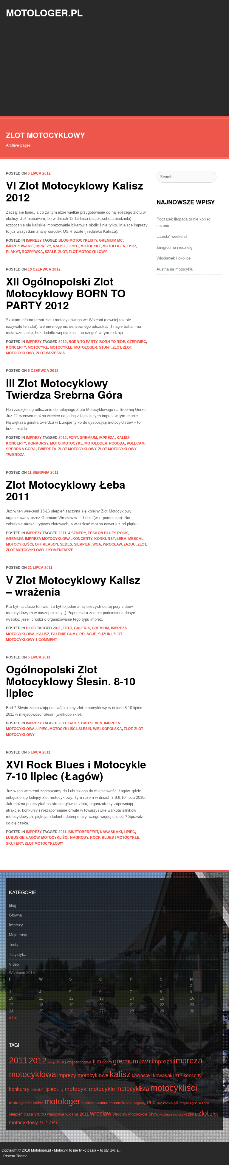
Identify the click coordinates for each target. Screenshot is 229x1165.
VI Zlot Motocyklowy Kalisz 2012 (74, 191)
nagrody (79, 837)
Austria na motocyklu (175, 269)
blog (31, 628)
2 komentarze (59, 550)
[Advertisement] (114, 71)
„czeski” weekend (172, 236)
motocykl (91, 246)
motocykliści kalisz (26, 1102)
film (97, 1062)
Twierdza (47, 449)
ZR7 (53, 1122)
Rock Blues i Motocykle (114, 837)
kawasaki (142, 1075)
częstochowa (79, 1062)
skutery (14, 843)
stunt (105, 347)
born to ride (112, 342)
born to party (83, 342)
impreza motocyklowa (48, 539)
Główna (15, 915)
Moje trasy (18, 935)
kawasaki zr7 (167, 1075)
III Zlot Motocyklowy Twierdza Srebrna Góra (64, 388)
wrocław (112, 544)
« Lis (13, 1017)
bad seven (91, 723)
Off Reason (46, 544)
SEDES (66, 544)
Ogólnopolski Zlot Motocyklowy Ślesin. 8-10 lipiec (70, 680)
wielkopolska (107, 729)
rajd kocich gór (167, 1103)
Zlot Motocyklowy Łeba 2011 (65, 490)
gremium (88, 438)
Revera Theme (15, 1156)
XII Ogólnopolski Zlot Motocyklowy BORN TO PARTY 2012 (66, 292)
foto (67, 628)
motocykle (61, 347)
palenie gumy (64, 634)
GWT (145, 1062)
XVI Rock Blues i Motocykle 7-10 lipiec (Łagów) (76, 770)
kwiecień (37, 1089)
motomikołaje (120, 1103)
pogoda (117, 443)
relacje (87, 634)
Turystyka (17, 954)
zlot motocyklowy (88, 252)
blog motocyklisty (77, 240)
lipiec (73, 246)
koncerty (16, 347)
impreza (107, 438)
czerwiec (136, 342)
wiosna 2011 (77, 1114)
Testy (13, 944)
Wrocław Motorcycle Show (135, 1114)
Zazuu (129, 544)
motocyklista (132, 1088)
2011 (62, 533)
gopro (107, 1062)
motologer (114, 246)
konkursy (38, 443)
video (40, 1113)
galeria (82, 628)
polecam (136, 443)
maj (60, 1090)
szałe (50, 252)
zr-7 (43, 1122)
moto (55, 443)
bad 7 (73, 723)
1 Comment (46, 640)
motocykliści (19, 544)
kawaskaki (111, 832)
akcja (51, 1062)
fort (73, 438)
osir (131, 246)
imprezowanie (20, 246)
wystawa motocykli (173, 1114)
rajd (151, 1102)
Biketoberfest (83, 832)
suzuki (105, 634)
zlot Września (50, 353)
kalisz (59, 246)
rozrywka (32, 252)
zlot (62, 252)
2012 (62, 342)
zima (192, 1114)
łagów (32, 837)
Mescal (135, 539)
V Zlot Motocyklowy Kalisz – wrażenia (73, 585)
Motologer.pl (44, 12)
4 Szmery (77, 533)
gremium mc (111, 240)
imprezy (43, 246)
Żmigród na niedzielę (174, 247)
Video (14, 964)
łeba (121, 539)
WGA (96, 544)
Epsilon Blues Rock (108, 533)
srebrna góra (21, 449)
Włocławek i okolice (174, 258)
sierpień (82, 544)
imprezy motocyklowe (83, 1075)
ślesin (84, 729)
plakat (13, 252)
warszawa (55, 1114)
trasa (28, 1114)
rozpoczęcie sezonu (194, 1103)
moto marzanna (94, 1103)
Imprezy (34, 240)
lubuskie (15, 837)
